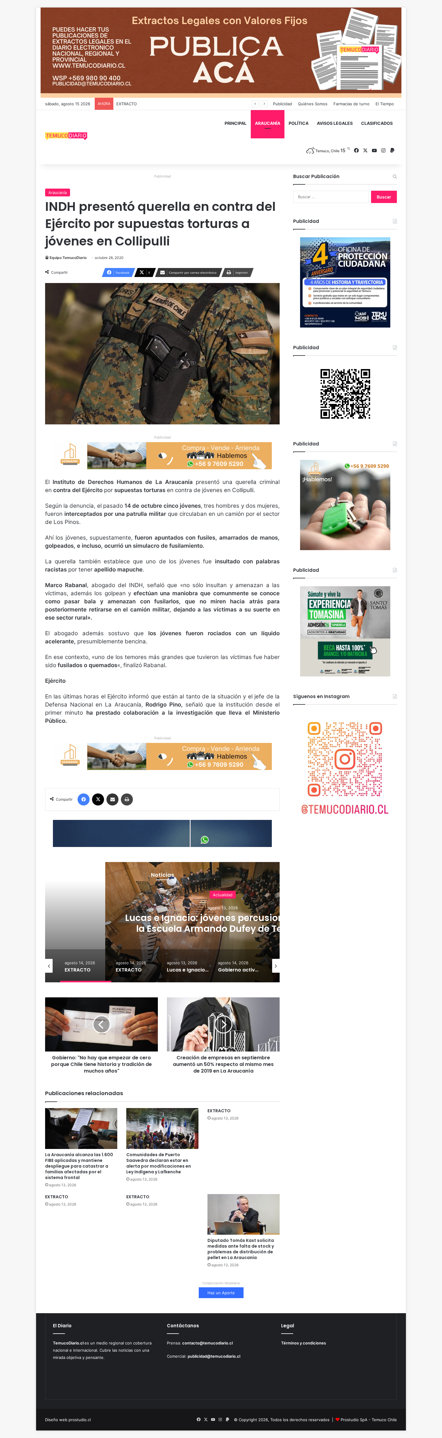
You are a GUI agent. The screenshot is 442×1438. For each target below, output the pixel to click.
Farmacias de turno (351, 103)
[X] (98, 799)
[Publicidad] (221, 52)
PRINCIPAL (236, 123)
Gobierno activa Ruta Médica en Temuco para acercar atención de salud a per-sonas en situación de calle (222, 928)
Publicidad (282, 103)
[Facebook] (84, 799)
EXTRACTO (126, 103)
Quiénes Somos (312, 103)
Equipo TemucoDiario (68, 257)
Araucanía (57, 192)
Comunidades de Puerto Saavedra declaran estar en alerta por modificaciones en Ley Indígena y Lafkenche (158, 1163)
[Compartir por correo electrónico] (112, 799)
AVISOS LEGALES (335, 123)
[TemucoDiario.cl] (66, 137)
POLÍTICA (298, 123)
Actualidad (222, 894)
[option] (85, 965)
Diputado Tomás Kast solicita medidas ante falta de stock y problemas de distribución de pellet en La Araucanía (240, 1249)
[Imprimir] (127, 799)
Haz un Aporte (221, 1292)
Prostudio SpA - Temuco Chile (369, 1419)
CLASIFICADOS (377, 123)
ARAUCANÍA (267, 123)
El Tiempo (385, 103)
